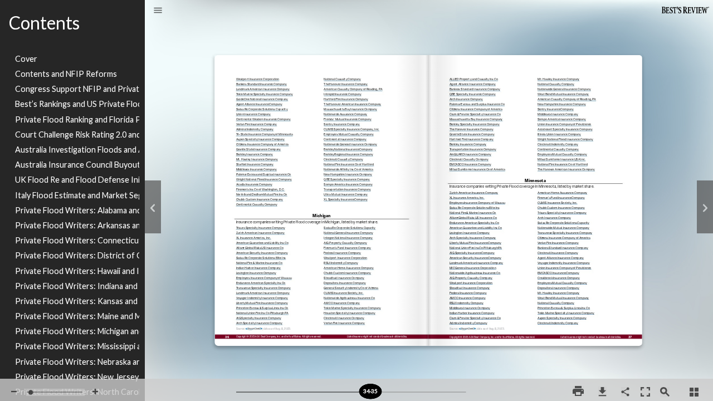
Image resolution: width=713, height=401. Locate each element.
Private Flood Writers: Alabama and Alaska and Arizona (77, 210)
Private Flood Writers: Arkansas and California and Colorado (77, 225)
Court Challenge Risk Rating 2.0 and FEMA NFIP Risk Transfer (77, 134)
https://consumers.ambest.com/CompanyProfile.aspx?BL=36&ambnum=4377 (477, 175)
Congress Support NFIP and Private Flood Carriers (77, 89)
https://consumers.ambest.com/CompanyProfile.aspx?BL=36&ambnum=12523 (259, 334)
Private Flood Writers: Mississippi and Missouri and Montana (77, 346)
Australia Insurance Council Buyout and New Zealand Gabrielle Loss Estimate (77, 164)
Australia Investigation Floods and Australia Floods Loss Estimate (77, 149)
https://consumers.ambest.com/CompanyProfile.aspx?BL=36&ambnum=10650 (558, 334)
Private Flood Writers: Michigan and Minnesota (77, 331)
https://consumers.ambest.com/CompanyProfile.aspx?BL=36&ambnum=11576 (344, 334)
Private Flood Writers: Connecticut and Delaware (77, 240)
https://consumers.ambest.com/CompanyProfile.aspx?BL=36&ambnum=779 (346, 211)
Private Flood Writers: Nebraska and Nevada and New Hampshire (77, 361)
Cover (26, 58)
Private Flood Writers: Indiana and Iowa (77, 286)
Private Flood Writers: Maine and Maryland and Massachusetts (77, 316)
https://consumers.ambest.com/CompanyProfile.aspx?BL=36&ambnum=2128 (256, 216)
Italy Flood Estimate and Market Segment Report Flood (77, 195)
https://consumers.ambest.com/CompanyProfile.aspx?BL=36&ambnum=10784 (566, 175)
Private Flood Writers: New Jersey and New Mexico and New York (77, 377)
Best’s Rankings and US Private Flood (77, 104)
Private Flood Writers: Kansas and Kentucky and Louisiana (77, 301)
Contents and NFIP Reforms (66, 74)
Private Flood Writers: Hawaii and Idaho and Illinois (77, 271)
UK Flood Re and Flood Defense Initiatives (77, 179)
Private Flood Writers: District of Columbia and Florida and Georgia (77, 255)
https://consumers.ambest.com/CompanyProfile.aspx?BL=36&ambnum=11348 (468, 334)
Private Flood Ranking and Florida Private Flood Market (77, 119)
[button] (158, 11)
